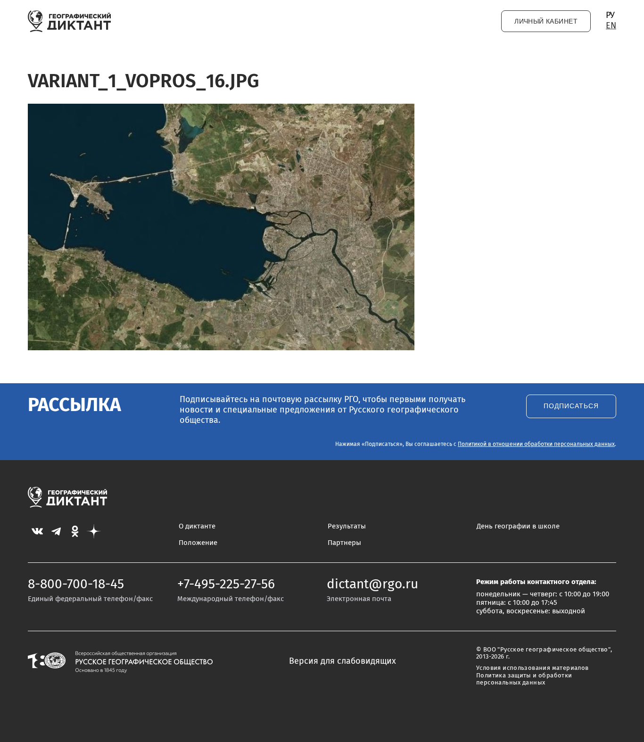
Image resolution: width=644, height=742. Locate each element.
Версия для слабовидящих (342, 661)
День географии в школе (518, 526)
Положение (198, 542)
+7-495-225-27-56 (226, 584)
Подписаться (571, 406)
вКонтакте (37, 531)
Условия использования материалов (532, 668)
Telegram (56, 531)
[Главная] (69, 21)
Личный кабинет (546, 21)
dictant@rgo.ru (372, 584)
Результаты (347, 526)
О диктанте (197, 526)
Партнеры (344, 542)
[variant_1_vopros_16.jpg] (221, 348)
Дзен (93, 531)
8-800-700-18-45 (76, 584)
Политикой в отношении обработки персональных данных (536, 444)
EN (611, 26)
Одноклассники (75, 531)
